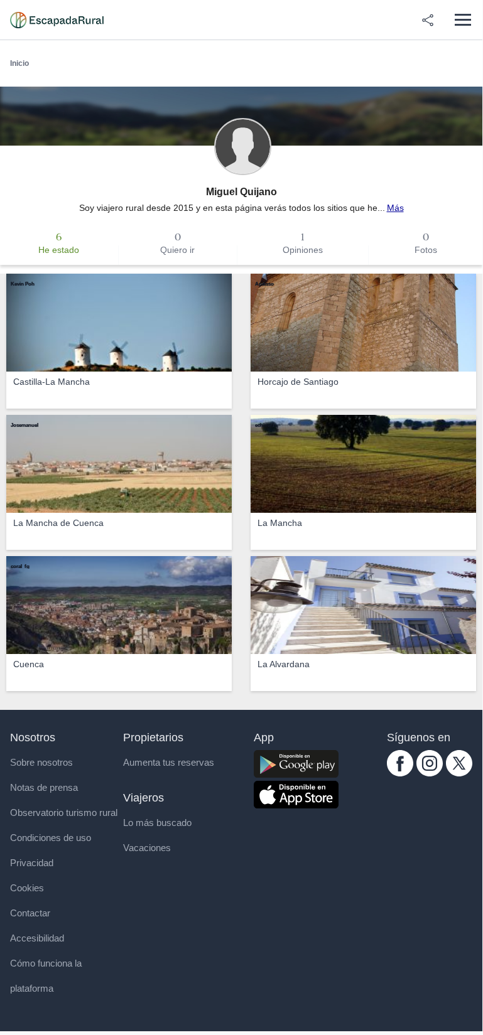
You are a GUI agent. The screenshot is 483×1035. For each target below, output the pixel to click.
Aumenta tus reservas (168, 762)
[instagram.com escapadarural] (429, 773)
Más (395, 208)
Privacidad (31, 862)
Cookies (27, 887)
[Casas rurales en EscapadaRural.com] (57, 20)
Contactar (30, 913)
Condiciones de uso (50, 837)
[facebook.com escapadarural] (400, 773)
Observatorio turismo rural (63, 812)
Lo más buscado (157, 822)
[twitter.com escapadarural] (459, 773)
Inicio (19, 63)
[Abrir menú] (462, 20)
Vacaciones (147, 847)
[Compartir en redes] (428, 20)
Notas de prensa (44, 787)
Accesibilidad (37, 938)
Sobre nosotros (41, 762)
